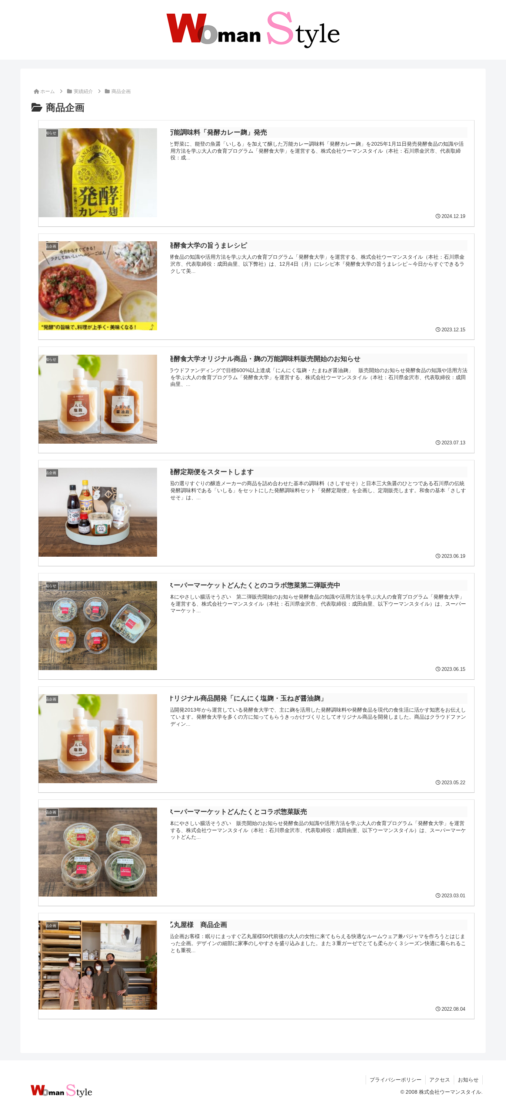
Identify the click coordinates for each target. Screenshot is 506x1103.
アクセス (439, 1080)
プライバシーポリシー (396, 1080)
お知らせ (468, 1080)
